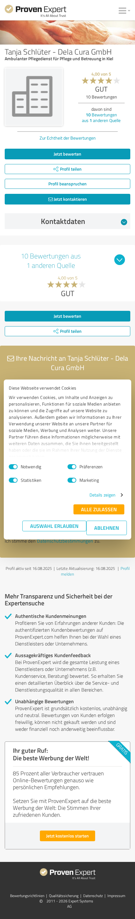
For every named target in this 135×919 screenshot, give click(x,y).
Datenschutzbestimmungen (65, 541)
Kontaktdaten (63, 221)
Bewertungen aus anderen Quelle (101, 117)
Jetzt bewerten (67, 154)
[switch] (72, 466)
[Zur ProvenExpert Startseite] (35, 12)
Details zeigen (102, 495)
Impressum (116, 895)
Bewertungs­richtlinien (27, 895)
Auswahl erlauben (54, 525)
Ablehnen (106, 527)
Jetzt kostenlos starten (67, 836)
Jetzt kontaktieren (70, 199)
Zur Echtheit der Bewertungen (68, 138)
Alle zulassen (99, 509)
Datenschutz (93, 895)
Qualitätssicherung (63, 895)
